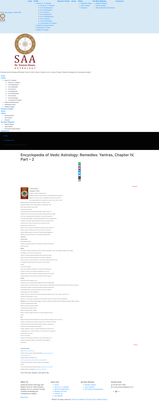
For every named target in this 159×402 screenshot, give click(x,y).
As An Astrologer (46, 21)
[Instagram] (119, 391)
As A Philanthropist (46, 16)
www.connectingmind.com (29, 350)
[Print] (79, 180)
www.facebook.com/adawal (47, 366)
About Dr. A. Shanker (44, 3)
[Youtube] (120, 391)
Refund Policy (102, 399)
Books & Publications (61, 389)
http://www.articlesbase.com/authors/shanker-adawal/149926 (33, 359)
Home (3, 76)
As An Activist (45, 19)
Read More (24, 397)
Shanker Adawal (90, 385)
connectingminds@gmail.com (123, 387)
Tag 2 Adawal (89, 387)
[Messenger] (79, 173)
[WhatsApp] (79, 163)
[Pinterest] (79, 168)
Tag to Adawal (101, 5)
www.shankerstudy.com (48, 353)
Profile (3, 78)
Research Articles (7, 109)
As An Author (44, 12)
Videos (3, 113)
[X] (79, 178)
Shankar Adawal (101, 3)
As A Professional (46, 8)
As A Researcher (46, 14)
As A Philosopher (46, 10)
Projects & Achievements (45, 25)
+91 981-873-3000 (119, 385)
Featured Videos (86, 3)
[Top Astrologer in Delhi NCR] (18, 51)
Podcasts (84, 8)
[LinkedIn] (79, 170)
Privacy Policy (91, 399)
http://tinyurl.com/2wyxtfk (41, 369)
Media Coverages (43, 30)
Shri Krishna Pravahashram (94, 389)
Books (3, 111)
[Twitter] (79, 175)
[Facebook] (79, 166)
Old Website (58, 396)
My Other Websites (7, 122)
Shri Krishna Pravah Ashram (105, 8)
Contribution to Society (48, 23)
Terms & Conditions (78, 399)
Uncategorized (9, 140)
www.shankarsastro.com (26, 355)
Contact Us (5, 131)
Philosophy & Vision (43, 27)
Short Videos (85, 5)
